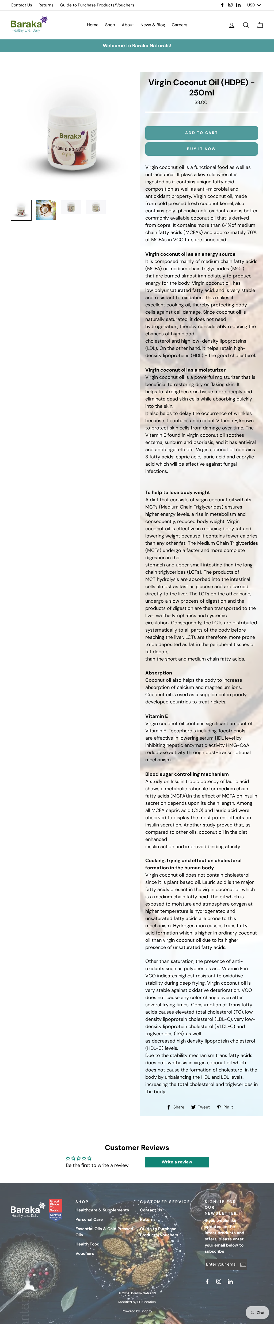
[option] (137, 45)
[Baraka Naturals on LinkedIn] (231, 1281)
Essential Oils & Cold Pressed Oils (104, 1232)
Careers (179, 25)
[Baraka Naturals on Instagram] (219, 1281)
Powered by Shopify (137, 1311)
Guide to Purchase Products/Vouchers (97, 5)
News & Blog (152, 25)
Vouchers (84, 1253)
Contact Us (21, 5)
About (128, 25)
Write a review (177, 1162)
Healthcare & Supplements (102, 1210)
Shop (110, 25)
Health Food (87, 1244)
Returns (46, 5)
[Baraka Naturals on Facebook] (208, 1281)
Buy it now (201, 148)
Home (92, 25)
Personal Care (89, 1219)
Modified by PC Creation (137, 1302)
